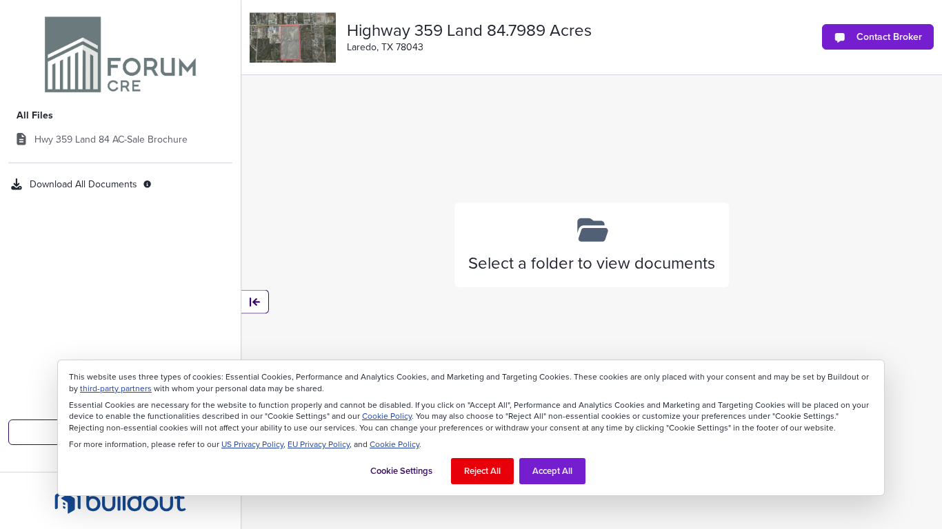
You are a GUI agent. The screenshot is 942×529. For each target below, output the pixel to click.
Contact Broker (889, 36)
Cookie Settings (401, 470)
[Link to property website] (293, 37)
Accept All (552, 470)
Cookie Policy (387, 416)
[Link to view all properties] (120, 54)
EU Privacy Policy (319, 444)
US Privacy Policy (252, 444)
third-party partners (116, 388)
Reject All (482, 470)
